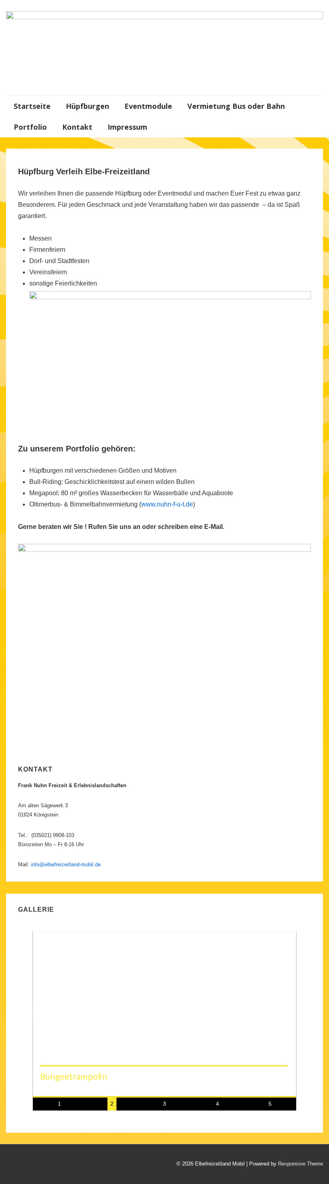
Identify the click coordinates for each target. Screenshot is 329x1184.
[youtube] (29, 1165)
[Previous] (41, 1013)
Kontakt (77, 127)
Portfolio (30, 127)
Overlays (286, 941)
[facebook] (12, 1165)
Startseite (32, 106)
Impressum (127, 127)
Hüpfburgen (87, 106)
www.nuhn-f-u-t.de (167, 504)
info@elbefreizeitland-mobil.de (66, 864)
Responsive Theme (300, 1164)
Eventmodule (148, 106)
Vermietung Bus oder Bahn (236, 106)
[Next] (288, 1013)
